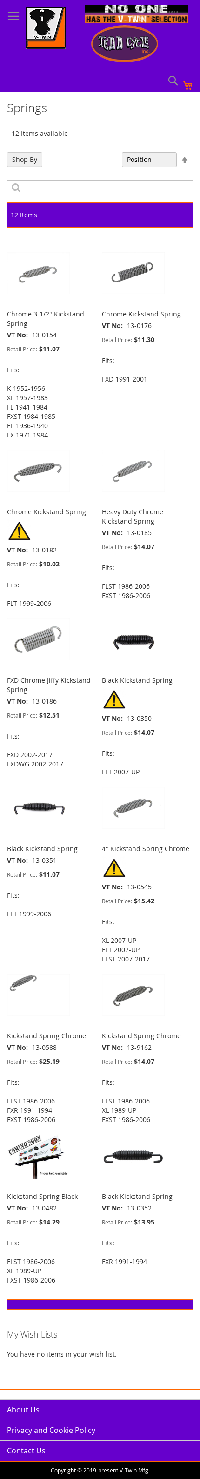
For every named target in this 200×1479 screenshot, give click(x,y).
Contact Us (26, 1450)
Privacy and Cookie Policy (51, 1430)
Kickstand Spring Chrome (46, 1035)
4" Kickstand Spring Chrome (145, 848)
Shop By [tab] (24, 159)
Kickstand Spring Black (42, 1196)
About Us (23, 1410)
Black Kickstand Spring (137, 680)
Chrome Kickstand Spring (141, 313)
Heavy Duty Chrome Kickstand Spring (132, 516)
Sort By (106, 159)
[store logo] (46, 29)
